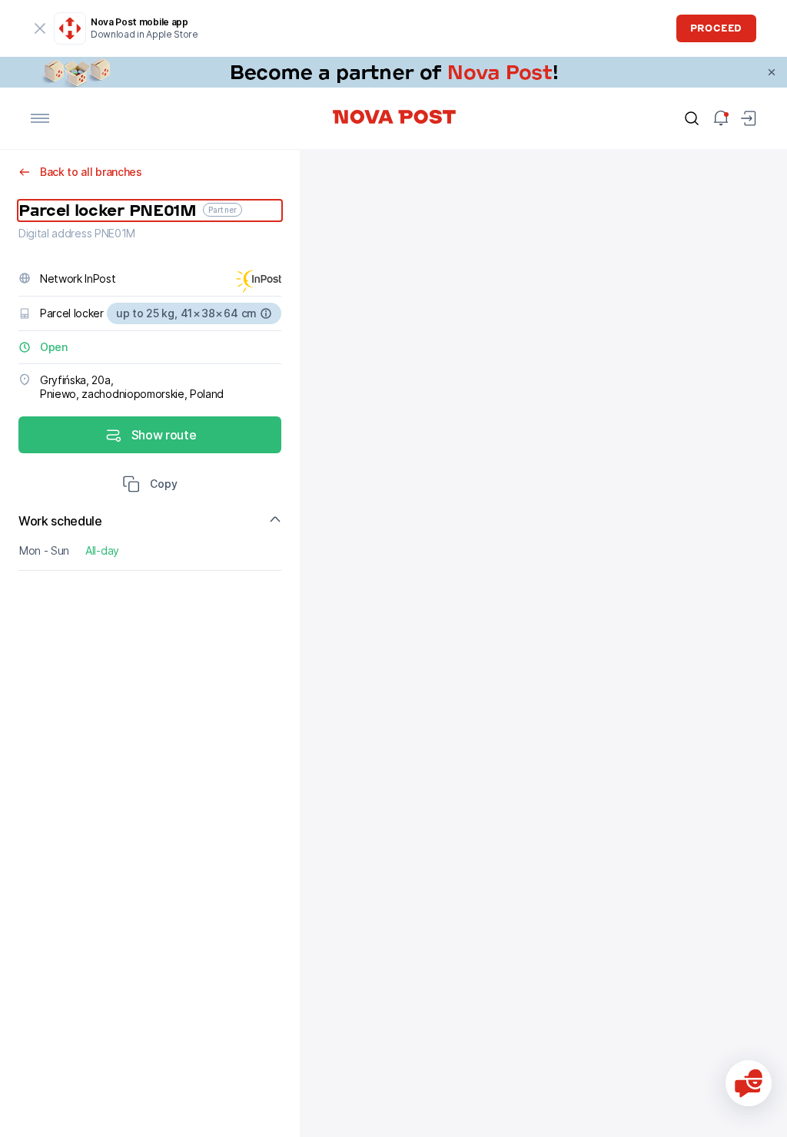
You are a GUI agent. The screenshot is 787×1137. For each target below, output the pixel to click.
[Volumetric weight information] (266, 313)
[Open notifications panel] (721, 118)
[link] (393, 72)
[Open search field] (691, 118)
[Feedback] (749, 1083)
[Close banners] (771, 72)
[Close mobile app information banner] (40, 28)
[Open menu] (40, 118)
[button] (150, 485)
